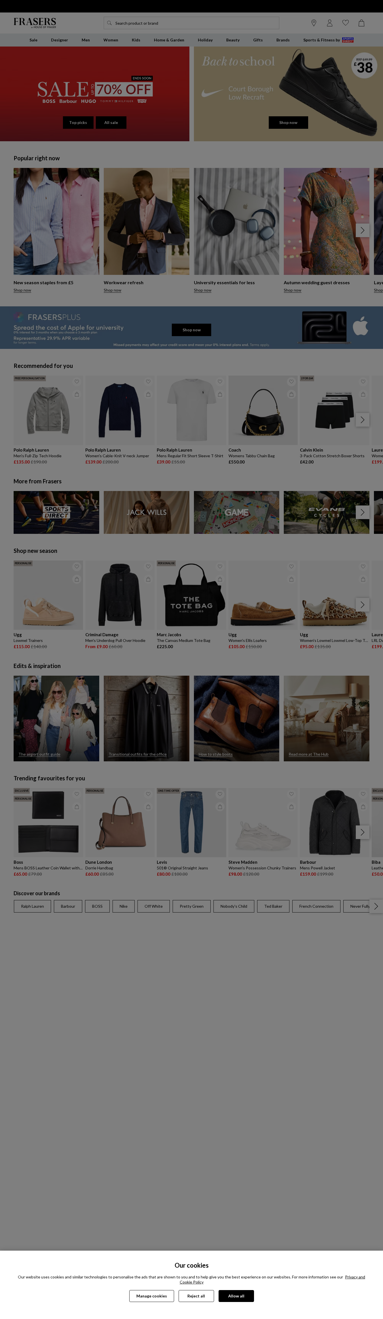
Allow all (236, 1295)
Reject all (196, 1295)
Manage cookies (151, 1295)
